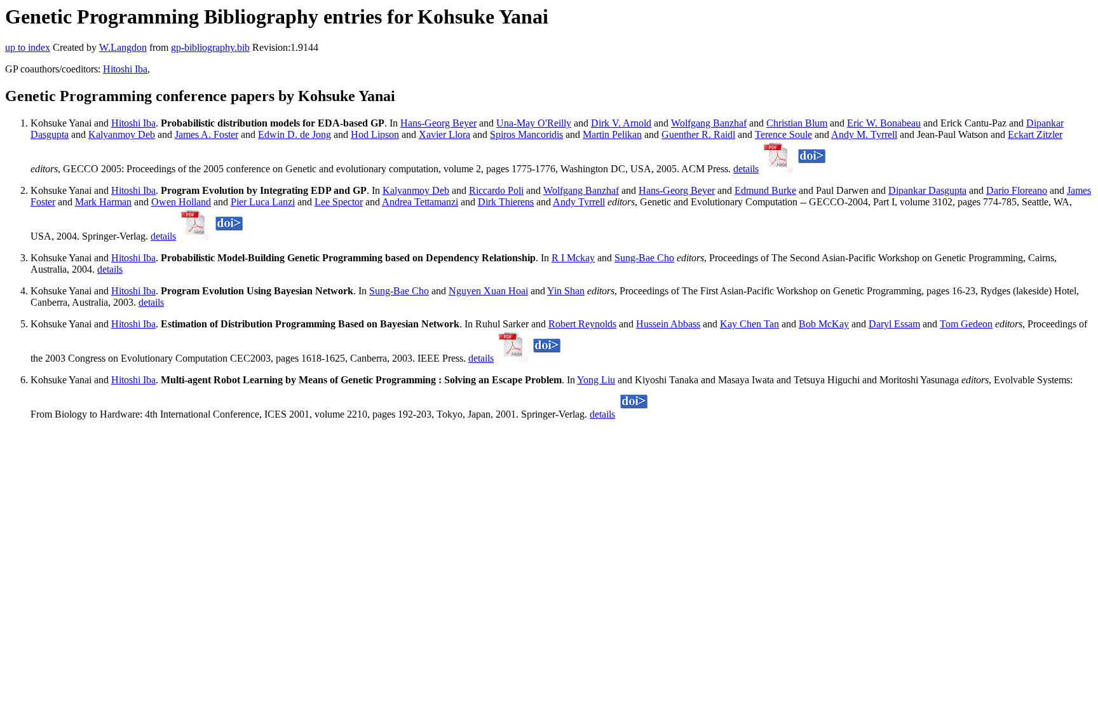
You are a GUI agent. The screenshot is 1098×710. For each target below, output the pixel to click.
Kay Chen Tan (749, 323)
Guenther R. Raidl (698, 134)
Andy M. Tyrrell (864, 134)
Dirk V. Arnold (621, 123)
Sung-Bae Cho (644, 257)
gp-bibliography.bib (210, 47)
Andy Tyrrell (579, 201)
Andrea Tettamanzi (420, 201)
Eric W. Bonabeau (884, 123)
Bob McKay (824, 323)
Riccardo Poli (496, 190)
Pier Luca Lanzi (263, 201)
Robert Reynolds (582, 323)
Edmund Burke (765, 190)
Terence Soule (783, 134)
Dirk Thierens (506, 201)
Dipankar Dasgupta (927, 190)
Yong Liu (596, 379)
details (746, 168)
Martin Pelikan (612, 134)
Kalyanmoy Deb (121, 134)
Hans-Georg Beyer (438, 123)
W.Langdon (123, 47)
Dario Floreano (1016, 190)
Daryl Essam (894, 323)
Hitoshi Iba (125, 69)
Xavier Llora (444, 134)
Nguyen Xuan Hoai (488, 290)
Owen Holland (181, 201)
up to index (27, 47)
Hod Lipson (375, 134)
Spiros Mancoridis (526, 134)
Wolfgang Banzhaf (709, 123)
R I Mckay (573, 257)
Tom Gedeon (966, 323)
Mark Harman (103, 201)
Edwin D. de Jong (294, 134)
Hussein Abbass (668, 323)
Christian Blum (796, 123)
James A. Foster (206, 134)
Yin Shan (566, 290)
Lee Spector (339, 201)
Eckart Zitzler (1035, 134)
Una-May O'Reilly (533, 123)
